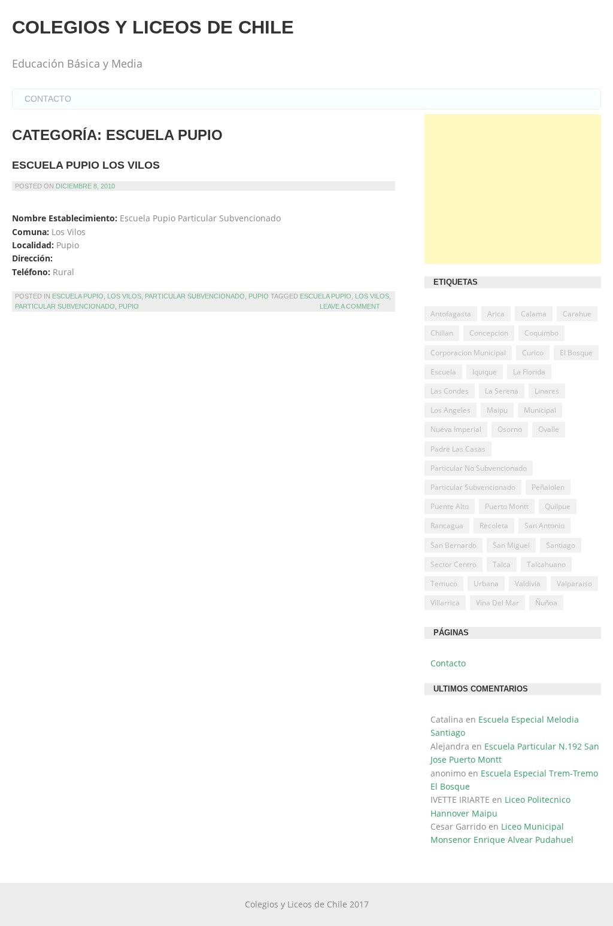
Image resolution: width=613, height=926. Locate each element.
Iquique (484, 372)
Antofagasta (450, 314)
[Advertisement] (512, 189)
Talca (502, 564)
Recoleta (494, 525)
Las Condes (449, 391)
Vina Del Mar (497, 603)
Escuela (443, 372)
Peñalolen (548, 487)
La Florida (529, 372)
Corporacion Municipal (468, 353)
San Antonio (544, 525)
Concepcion (488, 333)
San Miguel (511, 545)
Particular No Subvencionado (478, 468)
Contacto (48, 98)
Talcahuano (546, 564)
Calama (534, 314)
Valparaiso (574, 583)
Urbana (486, 583)
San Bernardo (453, 545)
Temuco (443, 583)
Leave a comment (350, 306)
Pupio (258, 296)
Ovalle (548, 429)
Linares (547, 391)
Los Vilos (124, 296)
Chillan (441, 333)
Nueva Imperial (455, 429)
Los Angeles (450, 410)
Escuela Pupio (78, 296)
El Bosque (576, 353)
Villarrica (445, 603)
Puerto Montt (507, 506)
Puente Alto (449, 506)
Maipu (497, 410)
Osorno (509, 429)
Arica (496, 314)
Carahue (577, 314)
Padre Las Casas (457, 449)
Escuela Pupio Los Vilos (86, 165)
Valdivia (528, 583)
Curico (533, 353)
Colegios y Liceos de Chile (153, 27)
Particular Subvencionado (195, 296)
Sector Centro (453, 564)
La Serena (501, 391)
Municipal (540, 410)
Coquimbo (541, 333)
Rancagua (446, 525)
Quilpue (557, 506)
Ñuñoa (546, 603)
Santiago (560, 545)
